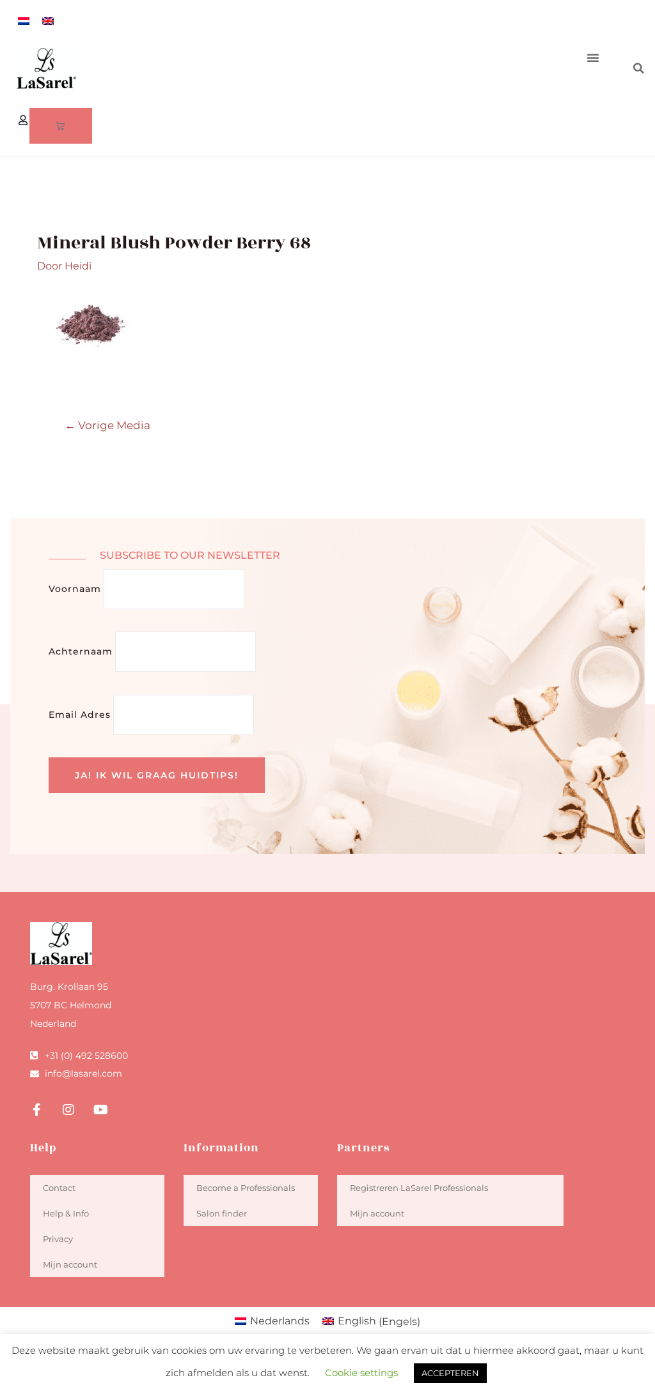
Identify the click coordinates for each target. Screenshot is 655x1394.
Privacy (58, 1239)
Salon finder (221, 1213)
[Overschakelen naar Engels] (48, 20)
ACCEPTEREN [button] (450, 1373)
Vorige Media (107, 425)
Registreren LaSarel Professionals (419, 1188)
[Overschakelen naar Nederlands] (24, 20)
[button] (593, 57)
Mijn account (70, 1264)
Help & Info (66, 1213)
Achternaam (81, 651)
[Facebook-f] (36, 1109)
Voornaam (75, 589)
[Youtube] (100, 1109)
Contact (59, 1188)
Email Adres (80, 714)
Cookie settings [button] (361, 1373)
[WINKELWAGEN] (60, 126)
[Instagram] (68, 1109)
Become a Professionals (245, 1188)
